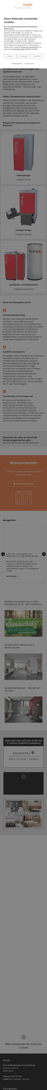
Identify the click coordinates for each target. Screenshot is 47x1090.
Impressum (29, 63)
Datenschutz (17, 63)
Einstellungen (23, 56)
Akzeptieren (37, 56)
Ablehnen (10, 56)
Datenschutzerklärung (29, 47)
